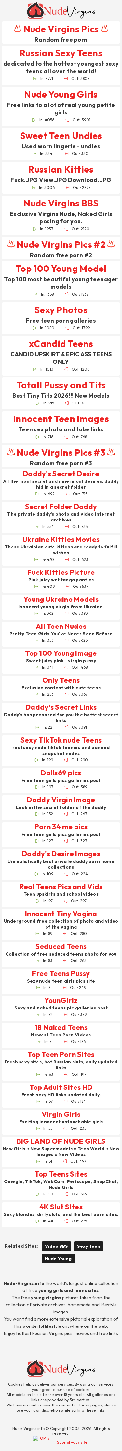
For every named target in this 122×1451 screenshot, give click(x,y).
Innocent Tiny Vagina (61, 913)
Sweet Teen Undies (61, 135)
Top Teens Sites (60, 1174)
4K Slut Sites (61, 1207)
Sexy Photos (61, 309)
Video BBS (56, 1246)
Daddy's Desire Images (61, 854)
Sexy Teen (88, 1246)
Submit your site (72, 1442)
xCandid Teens (61, 343)
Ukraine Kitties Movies (61, 539)
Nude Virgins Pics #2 (61, 244)
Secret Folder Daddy (61, 506)
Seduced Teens (61, 946)
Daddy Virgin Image (61, 800)
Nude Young (58, 1258)
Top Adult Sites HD (60, 1087)
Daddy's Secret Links (61, 707)
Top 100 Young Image (61, 653)
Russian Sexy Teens (61, 53)
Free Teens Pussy (61, 973)
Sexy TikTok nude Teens (61, 740)
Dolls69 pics (61, 773)
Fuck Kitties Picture (61, 572)
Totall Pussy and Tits (61, 384)
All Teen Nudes (61, 626)
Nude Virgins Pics (60, 28)
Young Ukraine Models (61, 599)
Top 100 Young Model (60, 268)
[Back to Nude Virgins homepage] (61, 1368)
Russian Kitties (60, 169)
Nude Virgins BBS (60, 203)
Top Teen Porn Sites (60, 1054)
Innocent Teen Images (61, 418)
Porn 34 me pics (61, 827)
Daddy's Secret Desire (61, 473)
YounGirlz (61, 1000)
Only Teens (61, 680)
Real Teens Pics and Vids (61, 886)
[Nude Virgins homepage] (61, 10)
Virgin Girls (61, 1114)
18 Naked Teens (61, 1027)
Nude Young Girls (61, 94)
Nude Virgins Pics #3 (61, 452)
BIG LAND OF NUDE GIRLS (61, 1141)
